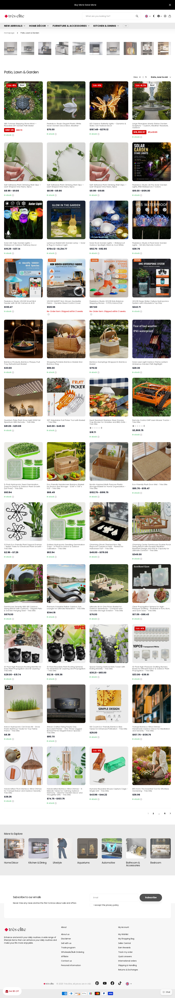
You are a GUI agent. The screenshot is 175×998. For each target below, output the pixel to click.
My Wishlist (123, 934)
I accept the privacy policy (106, 905)
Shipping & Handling (127, 965)
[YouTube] (105, 983)
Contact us (66, 960)
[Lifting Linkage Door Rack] (113, 48)
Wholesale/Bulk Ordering (72, 952)
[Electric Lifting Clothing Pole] (130, 48)
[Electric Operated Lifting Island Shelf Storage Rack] (78, 48)
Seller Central (124, 943)
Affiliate (64, 956)
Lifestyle (57, 862)
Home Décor (37, 25)
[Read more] (159, 16)
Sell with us (66, 943)
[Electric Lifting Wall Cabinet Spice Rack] (27, 48)
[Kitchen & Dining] (38, 848)
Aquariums (83, 862)
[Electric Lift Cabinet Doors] (96, 48)
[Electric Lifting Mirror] (147, 48)
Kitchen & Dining (104, 25)
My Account (123, 927)
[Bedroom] (160, 848)
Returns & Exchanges (128, 969)
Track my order (125, 952)
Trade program (68, 947)
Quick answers (125, 956)
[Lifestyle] (63, 848)
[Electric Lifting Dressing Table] (164, 48)
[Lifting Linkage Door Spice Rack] (10, 48)
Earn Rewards (124, 947)
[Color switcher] (154, 16)
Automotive (108, 862)
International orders (127, 960)
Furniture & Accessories (70, 25)
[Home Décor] (14, 848)
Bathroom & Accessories (133, 864)
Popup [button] (13, 135)
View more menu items (126, 26)
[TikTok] (119, 983)
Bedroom (155, 862)
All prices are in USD (82, 983)
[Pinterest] (97, 983)
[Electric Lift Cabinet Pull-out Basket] (44, 48)
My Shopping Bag (126, 938)
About (63, 927)
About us (65, 934)
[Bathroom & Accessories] (136, 848)
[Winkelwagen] (170, 16)
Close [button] (170, 5)
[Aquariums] (87, 848)
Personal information (71, 965)
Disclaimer (66, 938)
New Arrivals (13, 25)
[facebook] (112, 983)
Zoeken (137, 16)
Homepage (9, 33)
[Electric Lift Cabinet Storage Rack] (61, 48)
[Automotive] (112, 848)
